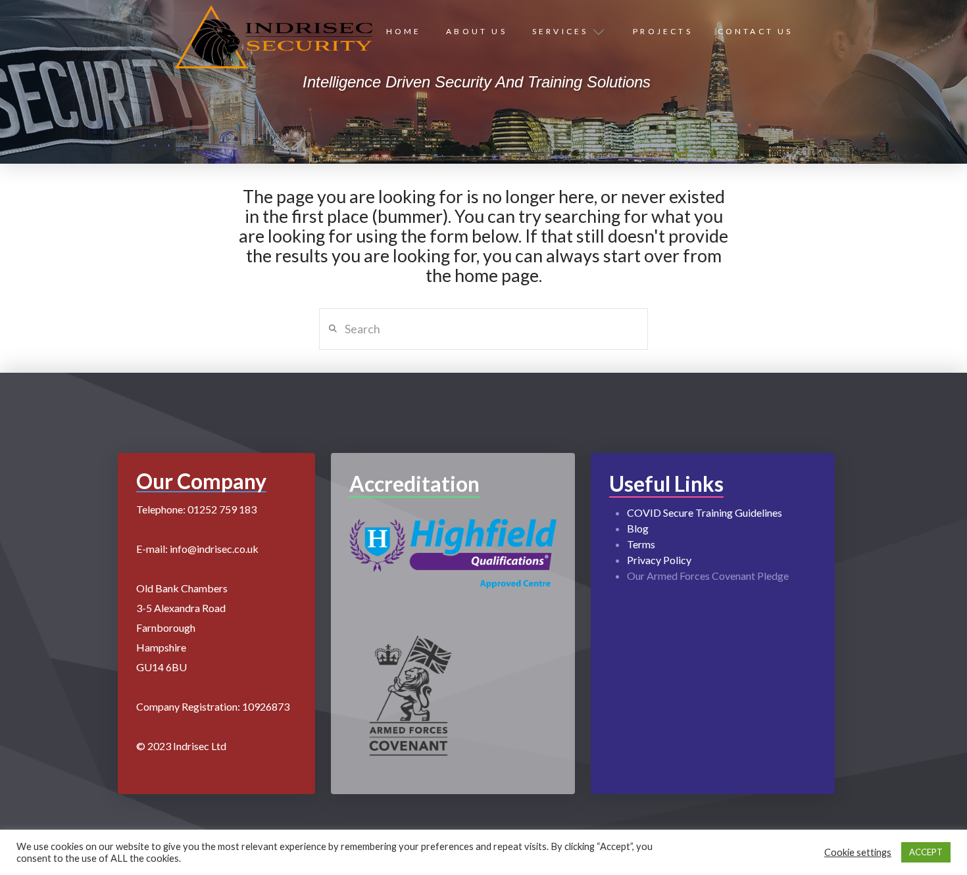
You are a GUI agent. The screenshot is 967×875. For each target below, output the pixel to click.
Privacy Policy (659, 560)
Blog (638, 528)
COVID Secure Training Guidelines (704, 512)
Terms (641, 544)
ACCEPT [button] (926, 852)
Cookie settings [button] (857, 852)
